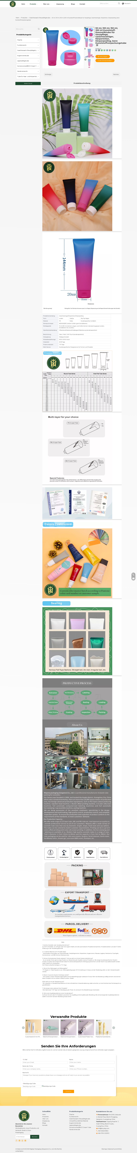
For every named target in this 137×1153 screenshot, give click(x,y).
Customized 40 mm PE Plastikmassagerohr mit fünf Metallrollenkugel (33, 1037)
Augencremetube (23, 55)
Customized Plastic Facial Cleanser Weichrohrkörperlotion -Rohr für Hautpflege (86, 1037)
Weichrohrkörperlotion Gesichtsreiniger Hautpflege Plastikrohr (68, 1037)
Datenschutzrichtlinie (115, 1149)
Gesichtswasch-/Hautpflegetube (27, 50)
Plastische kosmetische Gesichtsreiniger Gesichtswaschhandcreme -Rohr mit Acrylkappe (104, 1037)
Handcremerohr (22, 71)
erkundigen (103, 56)
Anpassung (45, 1121)
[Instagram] (25, 1140)
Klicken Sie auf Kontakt (28, 84)
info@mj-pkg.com (103, 1128)
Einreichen (68, 1091)
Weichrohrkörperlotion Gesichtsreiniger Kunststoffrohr (51, 1037)
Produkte (45, 1116)
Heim (44, 1114)
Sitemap (104, 1149)
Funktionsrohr (21, 45)
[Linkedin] (19, 1140)
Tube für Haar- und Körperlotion (27, 76)
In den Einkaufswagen (105, 60)
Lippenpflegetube (23, 61)
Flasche (19, 40)
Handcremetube (74, 1129)
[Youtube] (22, 1140)
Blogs (44, 1123)
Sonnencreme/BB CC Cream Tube (28, 66)
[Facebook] (16, 1140)
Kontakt (44, 1125)
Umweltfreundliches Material (78, 1121)
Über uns (45, 1119)
